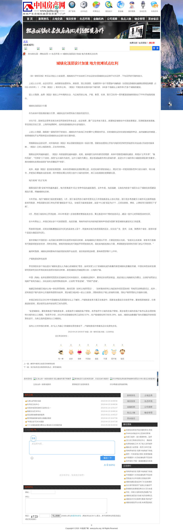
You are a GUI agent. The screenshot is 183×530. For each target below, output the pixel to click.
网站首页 (44, 54)
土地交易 (57, 18)
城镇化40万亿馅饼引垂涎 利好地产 (139, 499)
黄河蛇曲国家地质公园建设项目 (39, 418)
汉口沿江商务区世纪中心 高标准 (139, 440)
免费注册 (133, 43)
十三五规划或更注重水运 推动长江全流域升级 (44, 425)
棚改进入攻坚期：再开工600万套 (138, 447)
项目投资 (71, 18)
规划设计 (108, 11)
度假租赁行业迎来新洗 (73, 384)
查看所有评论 (76, 516)
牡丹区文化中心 (33, 404)
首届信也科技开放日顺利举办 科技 (139, 430)
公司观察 (112, 18)
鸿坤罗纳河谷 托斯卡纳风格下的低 (139, 451)
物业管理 (140, 18)
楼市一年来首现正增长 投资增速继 (139, 454)
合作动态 (83, 11)
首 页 (30, 18)
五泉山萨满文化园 (34, 401)
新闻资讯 (43, 18)
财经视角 (131, 11)
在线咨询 (154, 11)
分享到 (28, 430)
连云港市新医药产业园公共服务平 (139, 485)
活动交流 (143, 11)
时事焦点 (96, 11)
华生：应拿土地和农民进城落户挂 (139, 492)
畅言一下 (108, 458)
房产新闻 (71, 11)
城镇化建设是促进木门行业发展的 (139, 482)
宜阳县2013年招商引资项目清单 (138, 478)
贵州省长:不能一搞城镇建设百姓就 (139, 461)
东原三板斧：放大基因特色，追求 (139, 437)
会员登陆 (142, 43)
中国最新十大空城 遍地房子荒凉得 (139, 458)
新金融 (120, 11)
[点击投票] (61, 352)
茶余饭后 (153, 18)
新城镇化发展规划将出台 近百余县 (139, 489)
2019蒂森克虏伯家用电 (111, 384)
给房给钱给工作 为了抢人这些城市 (139, 444)
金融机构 (98, 18)
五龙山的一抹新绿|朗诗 (35, 384)
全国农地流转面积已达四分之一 (39, 408)
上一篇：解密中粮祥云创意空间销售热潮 (39, 364)
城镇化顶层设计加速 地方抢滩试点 (139, 496)
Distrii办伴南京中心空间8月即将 (138, 433)
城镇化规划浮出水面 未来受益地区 (139, 502)
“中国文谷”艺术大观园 (35, 422)
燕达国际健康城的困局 (35, 415)
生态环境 (85, 18)
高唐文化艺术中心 (34, 411)
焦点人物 (126, 18)
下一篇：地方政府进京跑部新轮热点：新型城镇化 (42, 367)
